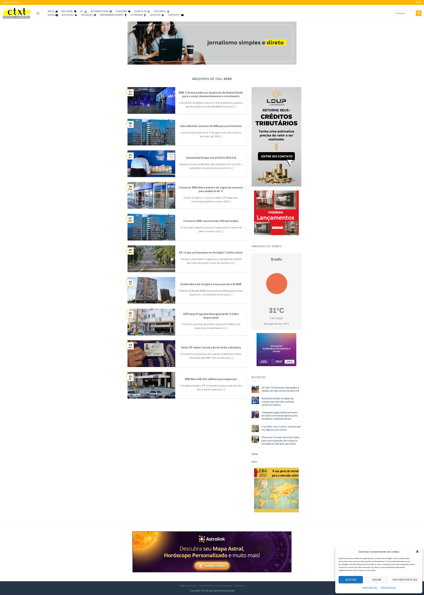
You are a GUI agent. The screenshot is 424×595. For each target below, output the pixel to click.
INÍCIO (51, 11)
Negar (376, 579)
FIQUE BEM (121, 11)
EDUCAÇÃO (68, 15)
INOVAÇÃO (87, 15)
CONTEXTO (174, 15)
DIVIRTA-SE (140, 11)
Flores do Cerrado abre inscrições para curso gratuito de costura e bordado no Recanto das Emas (281, 440)
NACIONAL (67, 11)
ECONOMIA (137, 15)
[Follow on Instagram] (420, 2)
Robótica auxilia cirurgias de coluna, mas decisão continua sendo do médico (278, 401)
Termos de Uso (188, 585)
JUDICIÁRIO (160, 11)
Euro (254, 461)
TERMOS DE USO (369, 587)
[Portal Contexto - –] (16, 13)
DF (81, 11)
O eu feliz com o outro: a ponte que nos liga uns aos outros (281, 428)
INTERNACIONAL (100, 11)
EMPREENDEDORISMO (112, 15)
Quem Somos (206, 585)
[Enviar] (419, 13)
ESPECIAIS (155, 15)
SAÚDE (51, 15)
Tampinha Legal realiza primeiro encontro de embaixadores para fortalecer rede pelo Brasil (280, 415)
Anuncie (239, 585)
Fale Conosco (224, 585)
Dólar (255, 453)
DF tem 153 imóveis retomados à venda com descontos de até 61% (280, 389)
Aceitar (350, 579)
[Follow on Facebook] (417, 2)
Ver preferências (405, 579)
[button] (417, 551)
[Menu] (38, 13)
